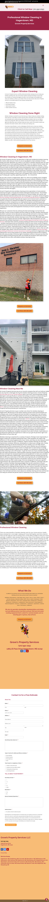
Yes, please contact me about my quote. (13, 811)
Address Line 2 (8, 723)
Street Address (8, 719)
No (6, 793)
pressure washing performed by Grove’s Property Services (24, 220)
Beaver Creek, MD (32, 863)
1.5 (7, 781)
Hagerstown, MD (5, 858)
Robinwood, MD (22, 860)
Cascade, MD (22, 858)
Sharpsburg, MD (5, 864)
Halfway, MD (14, 860)
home (1, 407)
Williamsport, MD (40, 858)
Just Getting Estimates (10, 770)
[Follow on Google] (24, 651)
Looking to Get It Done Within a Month (13, 767)
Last (25, 707)
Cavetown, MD (23, 861)
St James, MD (13, 863)
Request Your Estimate (10, 824)
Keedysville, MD (32, 861)
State (25, 727)
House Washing (9, 755)
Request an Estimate (24, 146)
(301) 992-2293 (4, 841)
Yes (7, 792)
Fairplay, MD (40, 861)
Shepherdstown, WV (41, 860)
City (5, 727)
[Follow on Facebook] (21, 651)
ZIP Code (6, 731)
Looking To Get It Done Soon (11, 765)
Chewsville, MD (5, 863)
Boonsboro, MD (31, 858)
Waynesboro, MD (5, 860)
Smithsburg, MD (14, 858)
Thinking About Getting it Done (12, 769)
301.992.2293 (38, 9)
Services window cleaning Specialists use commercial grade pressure (20, 197)
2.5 (7, 785)
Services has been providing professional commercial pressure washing (23, 230)
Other (7, 760)
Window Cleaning (9, 757)
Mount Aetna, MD (21, 863)
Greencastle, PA (14, 861)
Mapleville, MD (41, 863)
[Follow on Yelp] (27, 651)
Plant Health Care (9, 758)
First (6, 707)
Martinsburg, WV (31, 860)
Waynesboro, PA (5, 861)
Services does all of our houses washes (11, 394)
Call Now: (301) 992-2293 (24, 150)
